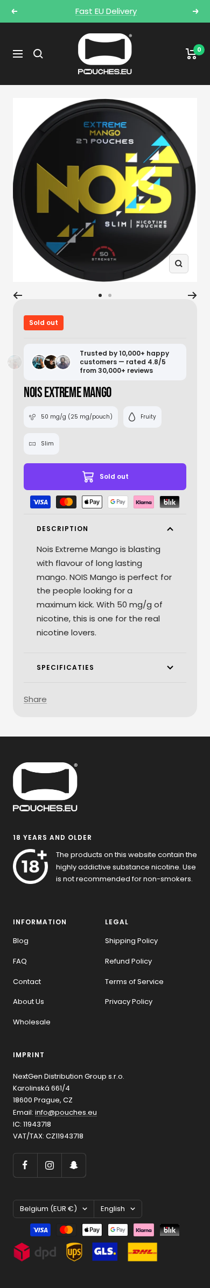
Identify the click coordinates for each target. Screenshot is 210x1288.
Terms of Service (134, 981)
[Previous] (17, 295)
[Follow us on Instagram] (49, 1165)
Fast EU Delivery (106, 11)
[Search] (38, 54)
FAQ (20, 961)
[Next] (192, 295)
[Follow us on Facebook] (25, 1165)
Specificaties (65, 667)
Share (35, 699)
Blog (21, 941)
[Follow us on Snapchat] (73, 1165)
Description (62, 528)
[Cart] (191, 53)
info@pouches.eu (66, 1112)
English (113, 1209)
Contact (27, 981)
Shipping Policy (131, 941)
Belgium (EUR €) (48, 1209)
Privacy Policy (128, 1001)
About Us (28, 1001)
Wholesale (32, 1022)
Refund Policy (128, 961)
